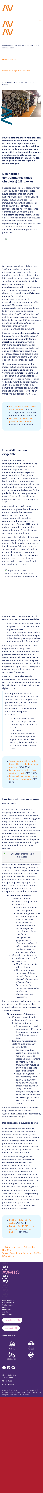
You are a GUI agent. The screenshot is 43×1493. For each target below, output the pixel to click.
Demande (13, 59)
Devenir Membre (8, 1300)
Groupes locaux (8, 1302)
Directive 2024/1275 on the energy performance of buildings (22, 1229)
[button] (40, 20)
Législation (17, 71)
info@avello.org (8, 1384)
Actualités (5, 1312)
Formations (6, 1309)
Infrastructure (7, 71)
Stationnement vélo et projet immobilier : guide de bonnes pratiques (23, 764)
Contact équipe (7, 1305)
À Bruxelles (25, 71)
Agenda (5, 1307)
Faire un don (7, 1314)
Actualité (5, 59)
